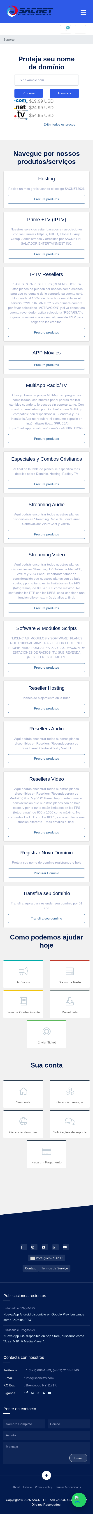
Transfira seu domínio (46, 918)
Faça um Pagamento (47, 1162)
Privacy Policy (43, 1487)
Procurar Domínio (46, 873)
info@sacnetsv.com (40, 1378)
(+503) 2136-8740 (66, 1370)
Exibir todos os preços (59, 124)
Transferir (64, 93)
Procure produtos (46, 199)
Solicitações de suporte (69, 1132)
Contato (30, 1268)
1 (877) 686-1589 (38, 1370)
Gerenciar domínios (23, 1132)
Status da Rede (70, 982)
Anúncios (23, 982)
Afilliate (27, 1487)
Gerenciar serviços (69, 1102)
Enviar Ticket (46, 1042)
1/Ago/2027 (27, 1308)
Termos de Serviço (54, 1268)
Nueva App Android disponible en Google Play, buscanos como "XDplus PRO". (43, 1317)
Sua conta (23, 1102)
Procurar (29, 93)
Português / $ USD (49, 1258)
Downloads (70, 1012)
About (16, 1487)
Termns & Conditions (68, 1487)
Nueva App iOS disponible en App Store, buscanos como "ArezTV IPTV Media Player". (43, 1338)
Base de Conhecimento (23, 1012)
